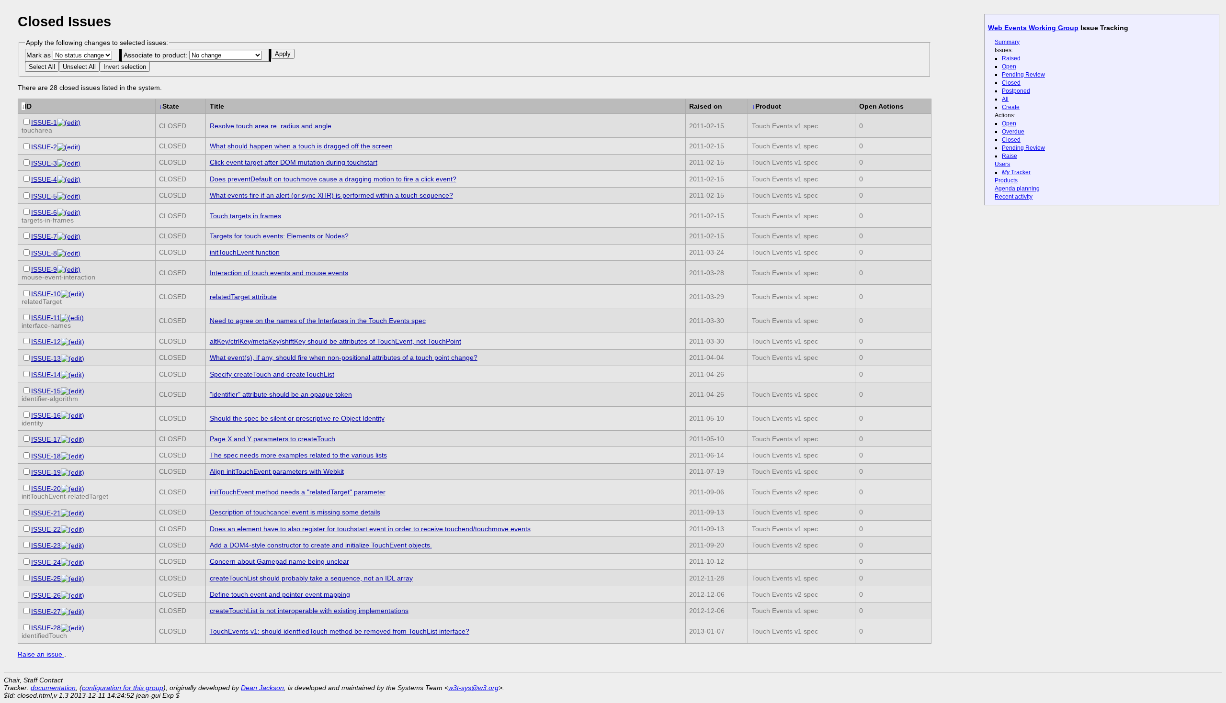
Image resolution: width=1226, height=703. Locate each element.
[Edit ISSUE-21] (72, 513)
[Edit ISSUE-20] (72, 488)
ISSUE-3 (44, 163)
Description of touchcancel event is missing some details (295, 512)
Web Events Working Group (1033, 28)
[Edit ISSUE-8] (68, 253)
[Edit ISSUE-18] (72, 456)
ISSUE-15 (46, 391)
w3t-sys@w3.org (473, 688)
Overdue (1013, 131)
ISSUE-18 (46, 456)
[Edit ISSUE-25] (72, 578)
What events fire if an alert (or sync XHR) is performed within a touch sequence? (331, 195)
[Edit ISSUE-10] (72, 294)
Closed (1011, 82)
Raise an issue (41, 654)
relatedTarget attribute (243, 297)
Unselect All (79, 66)
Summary (1007, 42)
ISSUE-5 (44, 196)
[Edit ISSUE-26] (72, 595)
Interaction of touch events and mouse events (279, 273)
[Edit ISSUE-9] (68, 269)
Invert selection (124, 66)
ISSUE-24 (46, 562)
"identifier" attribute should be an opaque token (281, 394)
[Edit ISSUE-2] (68, 147)
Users (1002, 164)
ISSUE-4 (44, 179)
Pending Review (1023, 74)
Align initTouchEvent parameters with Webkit (277, 471)
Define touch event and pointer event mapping (280, 594)
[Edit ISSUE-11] (72, 318)
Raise (1009, 156)
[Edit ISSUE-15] (72, 391)
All (1005, 99)
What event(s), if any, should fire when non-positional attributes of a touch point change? (343, 357)
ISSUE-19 (46, 472)
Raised (1011, 58)
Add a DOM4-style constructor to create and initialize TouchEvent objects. (321, 545)
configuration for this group (122, 688)
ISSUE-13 (46, 358)
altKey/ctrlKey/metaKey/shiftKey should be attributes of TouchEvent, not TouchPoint (335, 341)
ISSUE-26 (46, 595)
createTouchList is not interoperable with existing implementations (309, 610)
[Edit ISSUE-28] (72, 628)
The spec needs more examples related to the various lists (298, 455)
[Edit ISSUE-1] (68, 122)
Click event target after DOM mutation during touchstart (293, 162)
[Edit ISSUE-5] (68, 196)
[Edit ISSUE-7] (68, 236)
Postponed (1016, 91)
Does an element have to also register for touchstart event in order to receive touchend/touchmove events (370, 529)
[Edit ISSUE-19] (72, 472)
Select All (42, 66)
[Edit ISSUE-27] (72, 611)
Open (1009, 66)
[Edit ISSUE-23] (72, 545)
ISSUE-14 (46, 375)
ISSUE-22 (46, 529)
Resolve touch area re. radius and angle (270, 126)
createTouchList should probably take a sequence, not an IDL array (311, 578)
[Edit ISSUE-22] (72, 529)
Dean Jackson (262, 688)
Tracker (1016, 172)
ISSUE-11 (45, 318)
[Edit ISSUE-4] (68, 179)
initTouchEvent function (245, 252)
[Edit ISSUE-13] (72, 358)
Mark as (39, 55)
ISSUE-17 (46, 439)
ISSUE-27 (46, 611)
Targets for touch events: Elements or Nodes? (279, 236)
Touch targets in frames (245, 216)
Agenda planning (1017, 188)
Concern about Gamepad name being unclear (279, 561)
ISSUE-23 (46, 545)
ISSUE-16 (46, 415)
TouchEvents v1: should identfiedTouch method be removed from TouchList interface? (339, 631)
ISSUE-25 (46, 578)
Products (1006, 180)
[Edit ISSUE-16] (72, 415)
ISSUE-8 (44, 253)
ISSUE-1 (44, 122)
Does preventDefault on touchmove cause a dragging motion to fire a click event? (333, 179)
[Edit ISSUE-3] (68, 163)
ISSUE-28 (46, 628)
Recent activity (1014, 196)
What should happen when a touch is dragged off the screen (301, 146)
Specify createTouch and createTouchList (272, 374)
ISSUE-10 (46, 294)
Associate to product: (156, 55)
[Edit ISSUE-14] (72, 375)
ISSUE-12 (46, 342)
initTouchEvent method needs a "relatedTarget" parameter (298, 492)
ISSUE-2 (44, 147)
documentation (53, 688)
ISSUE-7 (44, 236)
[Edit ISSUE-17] (72, 439)
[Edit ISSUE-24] (72, 562)
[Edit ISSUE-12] (72, 342)
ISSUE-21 (46, 513)
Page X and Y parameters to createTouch (272, 439)
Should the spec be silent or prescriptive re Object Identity (297, 418)
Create (1011, 107)
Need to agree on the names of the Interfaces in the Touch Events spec (318, 320)
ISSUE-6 (44, 212)
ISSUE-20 (46, 488)
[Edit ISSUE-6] (68, 212)
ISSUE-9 (44, 269)
